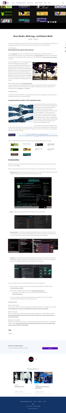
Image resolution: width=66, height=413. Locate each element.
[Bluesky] (48, 22)
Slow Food (14, 53)
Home (13, 2)
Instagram (39, 401)
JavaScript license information (33, 408)
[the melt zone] (15, 150)
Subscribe (50, 348)
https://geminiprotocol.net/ (38, 290)
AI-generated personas (27, 83)
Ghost (39, 406)
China (27, 88)
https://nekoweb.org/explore (16, 288)
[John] (31, 359)
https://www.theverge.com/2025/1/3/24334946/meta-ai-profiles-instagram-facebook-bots (28, 308)
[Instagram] (51, 22)
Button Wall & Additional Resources (26, 401)
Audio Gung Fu (30, 2)
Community (30, 39)
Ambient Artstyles (38, 2)
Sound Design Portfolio (20, 2)
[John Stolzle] (6, 2)
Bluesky (35, 401)
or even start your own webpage (50, 57)
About (45, 2)
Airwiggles (12, 257)
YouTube (44, 401)
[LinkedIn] (55, 22)
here (19, 165)
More (49, 2)
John (36, 358)
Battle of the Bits (14, 232)
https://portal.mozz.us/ (17, 294)
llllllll (11, 211)
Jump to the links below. (12, 47)
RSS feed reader (38, 55)
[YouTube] (53, 22)
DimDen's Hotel (13, 172)
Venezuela (20, 88)
